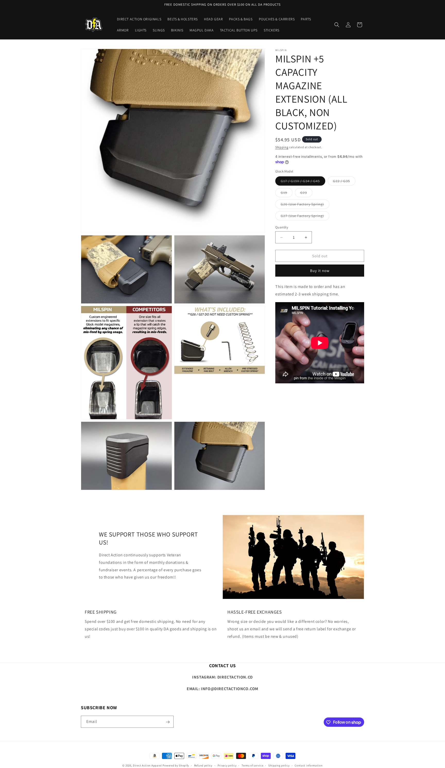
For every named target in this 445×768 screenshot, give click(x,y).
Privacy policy (227, 765)
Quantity (281, 227)
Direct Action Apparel (147, 765)
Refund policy (203, 765)
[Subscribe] (167, 722)
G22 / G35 (344, 182)
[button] (337, 24)
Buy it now (320, 270)
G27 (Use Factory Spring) (305, 216)
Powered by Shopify (175, 765)
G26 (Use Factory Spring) (305, 205)
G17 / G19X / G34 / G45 (303, 182)
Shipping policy (279, 765)
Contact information (308, 765)
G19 (287, 193)
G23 (306, 193)
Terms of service (252, 765)
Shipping (281, 147)
